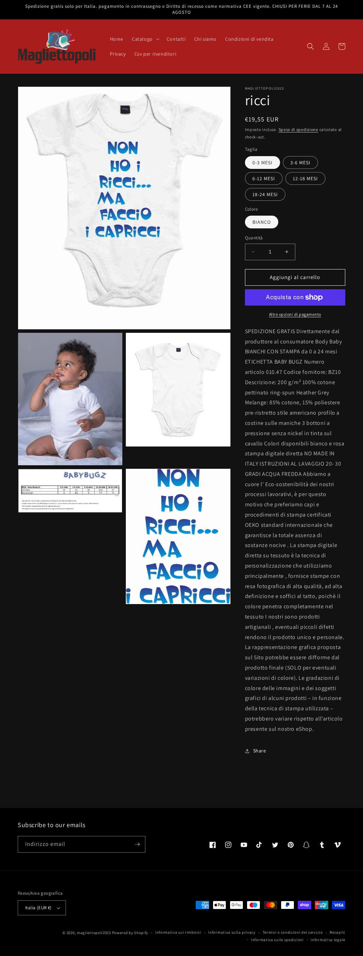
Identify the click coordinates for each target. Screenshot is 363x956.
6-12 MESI (263, 178)
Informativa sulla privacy (232, 932)
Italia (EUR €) (38, 908)
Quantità (254, 238)
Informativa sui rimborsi (178, 932)
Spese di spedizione (298, 129)
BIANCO (261, 222)
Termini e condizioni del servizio (293, 932)
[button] (145, 39)
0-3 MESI (262, 162)
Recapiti (337, 932)
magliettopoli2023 (94, 932)
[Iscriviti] (137, 844)
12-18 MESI (305, 178)
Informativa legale (328, 939)
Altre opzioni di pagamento (295, 314)
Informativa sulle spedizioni (277, 939)
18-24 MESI (265, 194)
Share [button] (259, 750)
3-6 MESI (300, 162)
